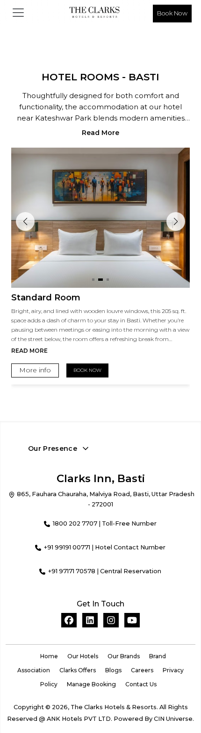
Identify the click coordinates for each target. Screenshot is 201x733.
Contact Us (141, 684)
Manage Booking (91, 684)
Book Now (172, 13)
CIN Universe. (174, 718)
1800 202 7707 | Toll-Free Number (105, 523)
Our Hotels (82, 656)
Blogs (113, 670)
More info (35, 370)
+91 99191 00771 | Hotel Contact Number (104, 547)
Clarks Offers (77, 670)
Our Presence (52, 448)
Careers (142, 670)
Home (49, 656)
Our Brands (124, 656)
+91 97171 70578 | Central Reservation (104, 571)
